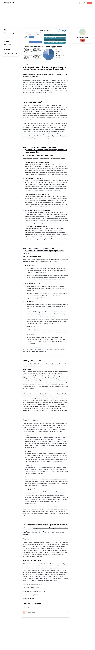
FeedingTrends (8, 3)
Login (84, 2)
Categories (7, 49)
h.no (27, 588)
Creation (6, 41)
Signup (89, 2)
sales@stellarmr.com (29, 598)
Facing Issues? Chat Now (9, 53)
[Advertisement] (47, 16)
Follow (82, 40)
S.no (24, 588)
